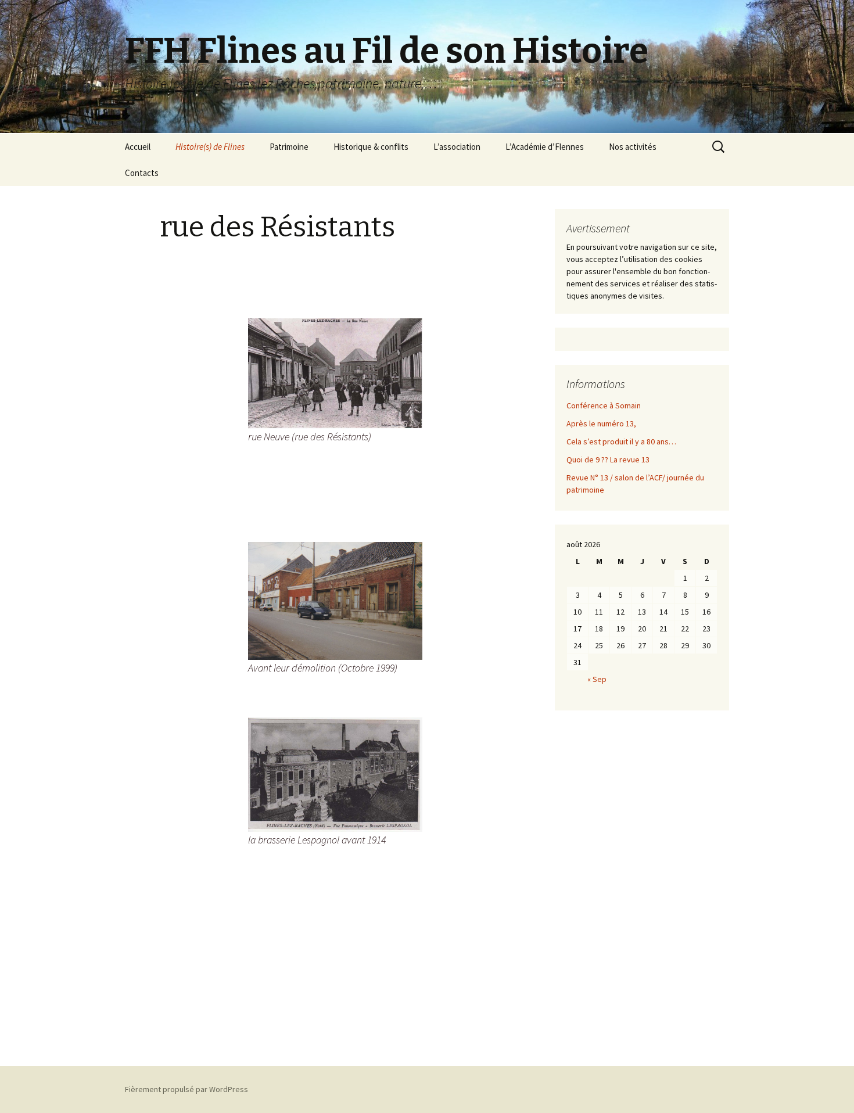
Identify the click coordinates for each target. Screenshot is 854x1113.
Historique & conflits (370, 146)
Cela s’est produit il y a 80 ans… (621, 441)
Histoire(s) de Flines (210, 146)
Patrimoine (289, 146)
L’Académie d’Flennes (544, 146)
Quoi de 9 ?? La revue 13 (608, 459)
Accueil (137, 146)
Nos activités (632, 146)
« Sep (597, 679)
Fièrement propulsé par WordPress (186, 1089)
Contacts (142, 172)
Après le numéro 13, (601, 423)
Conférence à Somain (603, 405)
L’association (456, 146)
